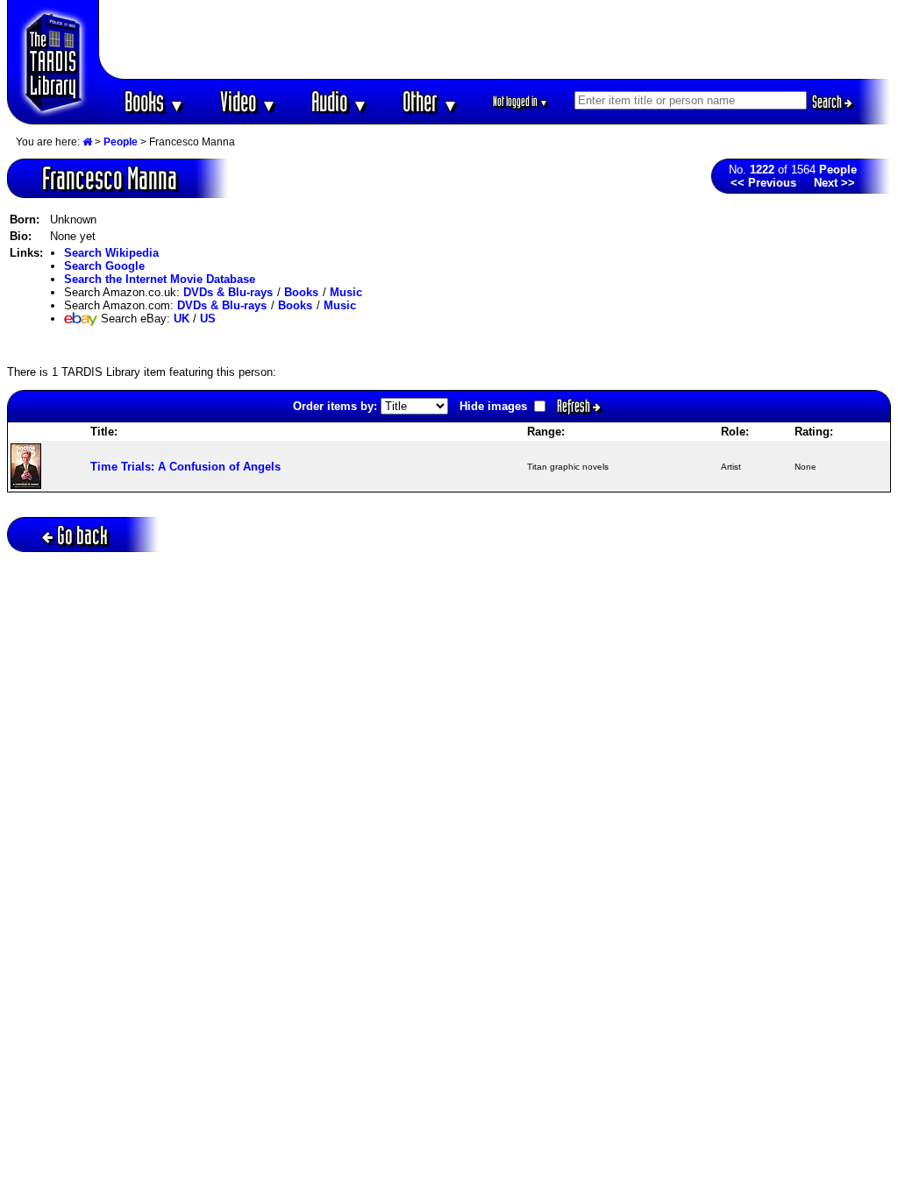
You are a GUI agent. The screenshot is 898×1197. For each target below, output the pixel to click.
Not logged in (520, 101)
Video (248, 101)
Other (431, 101)
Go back (82, 535)
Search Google (104, 266)
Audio (339, 101)
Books (155, 101)
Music (346, 292)
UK (181, 318)
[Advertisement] (495, 39)
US (208, 318)
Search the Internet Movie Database (159, 279)
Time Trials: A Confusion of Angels (185, 466)
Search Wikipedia (111, 252)
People (120, 142)
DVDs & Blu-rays (228, 292)
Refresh (575, 405)
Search (828, 101)
